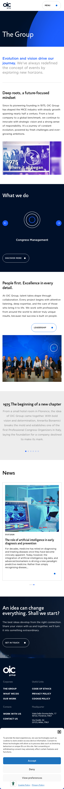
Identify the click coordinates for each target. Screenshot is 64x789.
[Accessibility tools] (13, 784)
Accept (32, 760)
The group (9, 688)
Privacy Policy (38, 785)
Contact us (10, 718)
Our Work (9, 698)
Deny (32, 769)
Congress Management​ (32, 240)
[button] (59, 731)
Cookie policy (41, 698)
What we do (11, 693)
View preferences (32, 777)
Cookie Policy (24, 785)
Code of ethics (41, 688)
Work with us (12, 713)
